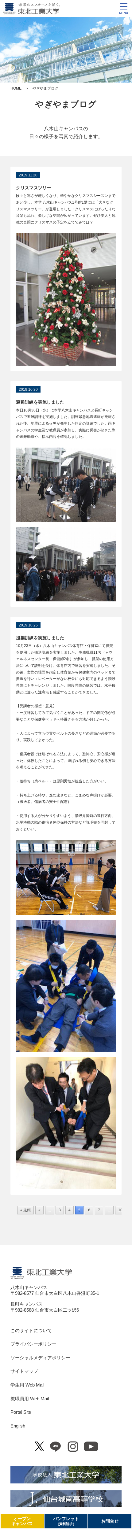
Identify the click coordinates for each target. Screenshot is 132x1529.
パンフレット (66, 1521)
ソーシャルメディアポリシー (40, 1357)
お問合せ (109, 1521)
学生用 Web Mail (27, 1385)
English (17, 1426)
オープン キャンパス (22, 1521)
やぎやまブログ (66, 104)
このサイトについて (31, 1330)
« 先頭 (25, 1210)
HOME (15, 88)
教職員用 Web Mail (29, 1398)
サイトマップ (24, 1371)
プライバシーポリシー (33, 1344)
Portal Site (20, 1412)
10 (120, 1210)
